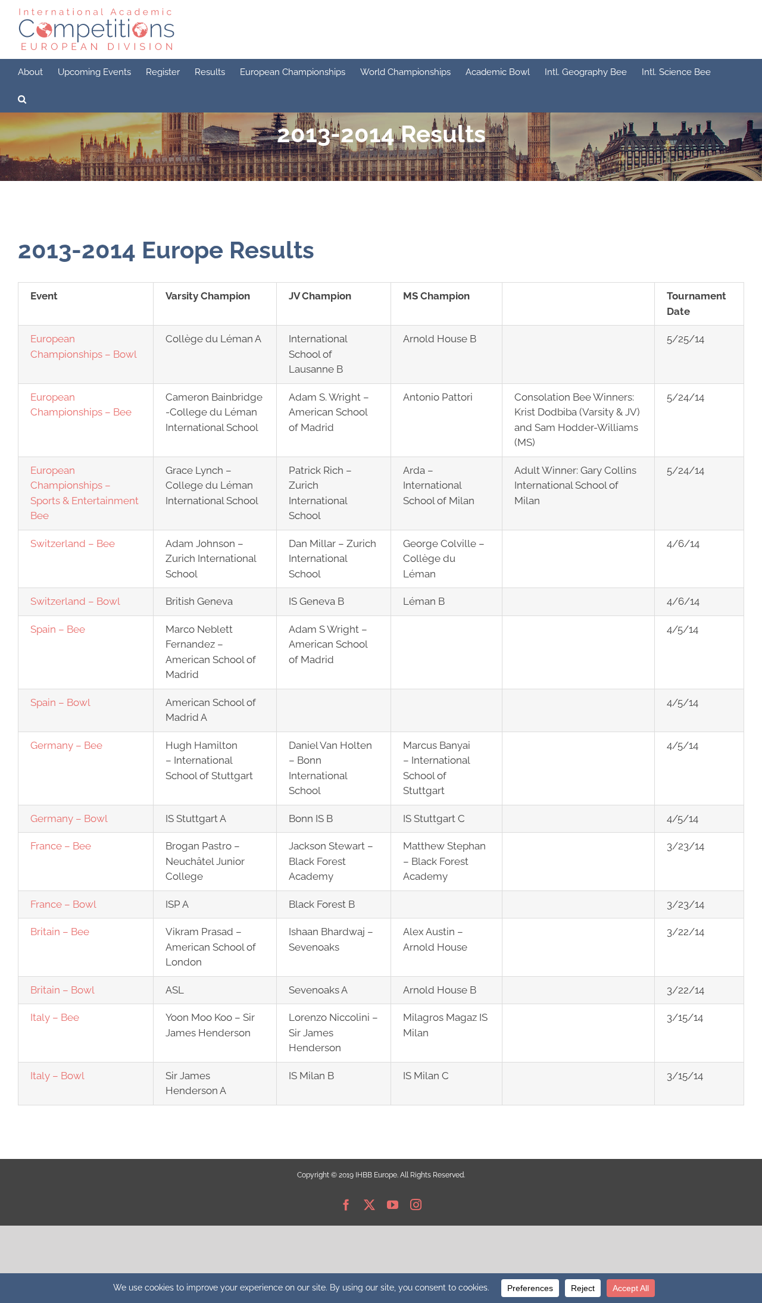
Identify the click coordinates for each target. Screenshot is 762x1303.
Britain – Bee (59, 932)
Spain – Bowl (60, 702)
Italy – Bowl (57, 1076)
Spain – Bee (57, 629)
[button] (22, 99)
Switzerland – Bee (72, 543)
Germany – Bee (66, 745)
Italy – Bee (54, 1017)
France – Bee (60, 846)
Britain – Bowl (62, 990)
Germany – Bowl (69, 818)
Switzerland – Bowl (75, 601)
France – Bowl (63, 904)
